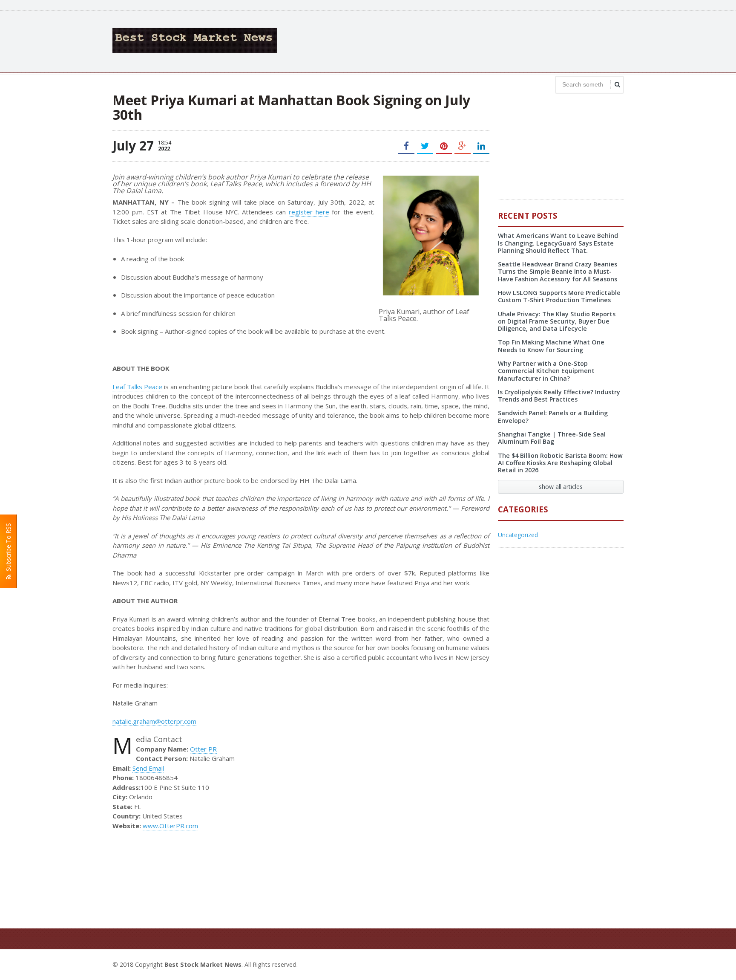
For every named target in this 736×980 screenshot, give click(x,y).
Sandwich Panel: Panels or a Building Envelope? (553, 416)
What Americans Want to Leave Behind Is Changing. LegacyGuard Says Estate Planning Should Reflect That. (558, 242)
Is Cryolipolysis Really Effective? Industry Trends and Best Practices (559, 395)
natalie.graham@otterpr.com (154, 721)
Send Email (148, 768)
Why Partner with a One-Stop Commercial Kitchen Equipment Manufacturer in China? (546, 370)
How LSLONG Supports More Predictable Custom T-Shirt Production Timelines (559, 296)
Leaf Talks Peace (137, 386)
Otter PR (203, 749)
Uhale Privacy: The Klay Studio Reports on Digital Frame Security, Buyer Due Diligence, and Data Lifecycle (556, 321)
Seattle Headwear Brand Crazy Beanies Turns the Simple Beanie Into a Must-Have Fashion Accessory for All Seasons (557, 271)
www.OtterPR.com (170, 825)
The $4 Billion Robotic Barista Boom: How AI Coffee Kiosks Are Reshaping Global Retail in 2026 (560, 462)
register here (309, 212)
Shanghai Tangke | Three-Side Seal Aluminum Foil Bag (552, 437)
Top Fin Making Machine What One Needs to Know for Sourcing (551, 345)
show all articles (561, 487)
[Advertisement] (468, 40)
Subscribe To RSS (8, 549)
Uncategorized (518, 535)
